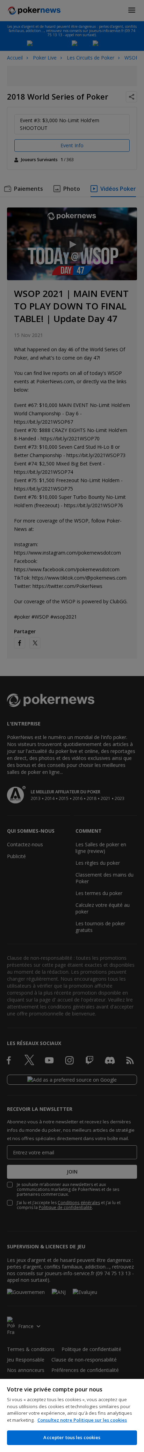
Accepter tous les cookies (71, 1437)
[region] (72, 1415)
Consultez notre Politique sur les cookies (82, 1420)
